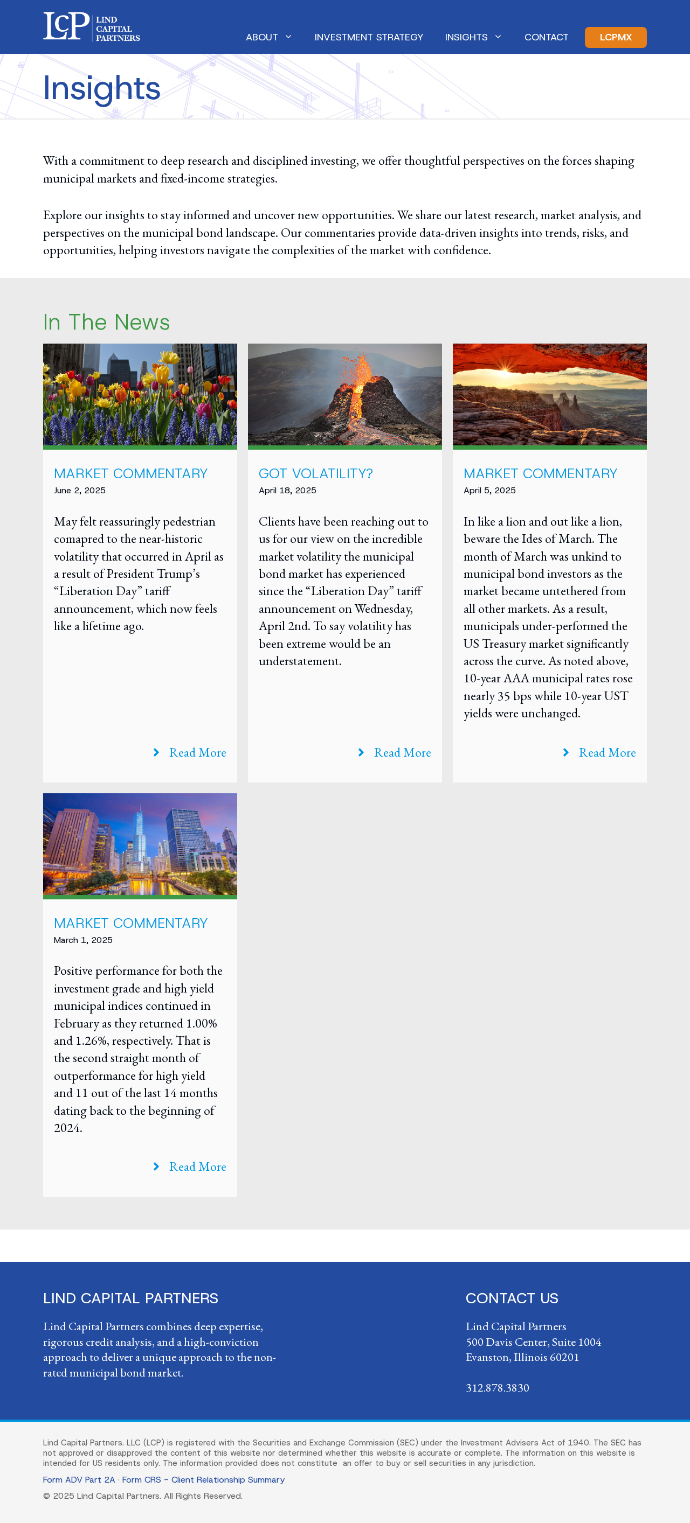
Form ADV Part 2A (79, 1479)
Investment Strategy (369, 37)
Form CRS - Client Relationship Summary (203, 1479)
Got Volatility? (316, 473)
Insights (466, 37)
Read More (197, 752)
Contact (547, 37)
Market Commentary (131, 473)
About (262, 37)
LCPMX (616, 37)
